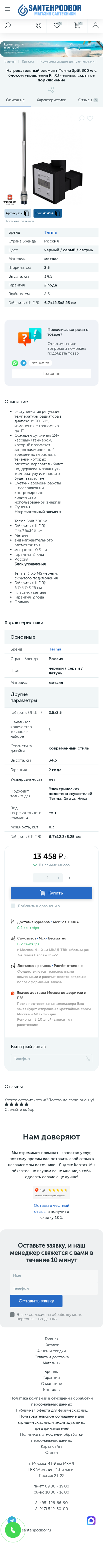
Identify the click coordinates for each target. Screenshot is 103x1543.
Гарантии (51, 1377)
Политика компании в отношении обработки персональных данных (51, 1401)
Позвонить (52, 373)
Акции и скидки (51, 1351)
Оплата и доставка (51, 1357)
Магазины (51, 1363)
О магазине (51, 1383)
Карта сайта (51, 1446)
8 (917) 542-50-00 (51, 1508)
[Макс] (91, 1520)
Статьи (51, 1452)
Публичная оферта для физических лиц (52, 1410)
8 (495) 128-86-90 (51, 1502)
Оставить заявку (36, 1301)
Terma (50, 232)
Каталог (51, 1344)
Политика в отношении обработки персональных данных (51, 1437)
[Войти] (95, 26)
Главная (51, 1338)
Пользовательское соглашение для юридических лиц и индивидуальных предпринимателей (51, 1422)
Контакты (51, 1389)
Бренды (51, 1371)
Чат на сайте (40, 363)
